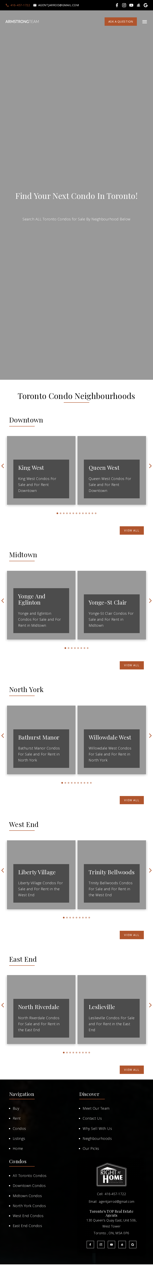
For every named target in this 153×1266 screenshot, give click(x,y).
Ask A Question (120, 21)
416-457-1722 (20, 5)
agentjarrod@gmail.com (58, 5)
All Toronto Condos (30, 1175)
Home (18, 1148)
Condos (19, 1128)
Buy (16, 1108)
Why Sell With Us (97, 1128)
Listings (19, 1138)
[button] (17, 5)
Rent (17, 1118)
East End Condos (27, 1225)
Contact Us (92, 1118)
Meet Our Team (96, 1108)
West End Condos (28, 1215)
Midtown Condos (27, 1195)
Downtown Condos (29, 1185)
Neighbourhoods (97, 1138)
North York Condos (29, 1205)
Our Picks (91, 1148)
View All (131, 530)
